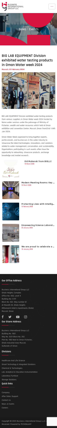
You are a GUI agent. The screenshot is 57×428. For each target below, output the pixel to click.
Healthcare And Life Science (13, 360)
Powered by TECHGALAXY (20, 424)
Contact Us (6, 400)
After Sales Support (10, 396)
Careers (5, 407)
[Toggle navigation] (52, 6)
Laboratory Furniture (10, 376)
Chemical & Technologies (12, 368)
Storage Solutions (9, 379)
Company (6, 392)
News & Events (8, 404)
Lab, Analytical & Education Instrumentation (20, 372)
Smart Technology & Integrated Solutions (19, 364)
